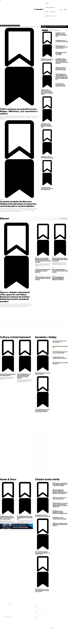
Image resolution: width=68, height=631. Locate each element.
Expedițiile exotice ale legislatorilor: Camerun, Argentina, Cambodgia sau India (60, 512)
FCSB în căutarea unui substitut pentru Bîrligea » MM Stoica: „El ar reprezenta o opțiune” (19, 111)
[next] (66, 30)
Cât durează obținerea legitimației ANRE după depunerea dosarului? (58, 278)
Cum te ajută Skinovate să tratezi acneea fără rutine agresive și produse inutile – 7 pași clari (42, 410)
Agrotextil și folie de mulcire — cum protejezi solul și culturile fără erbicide (60, 259)
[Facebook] (67, 628)
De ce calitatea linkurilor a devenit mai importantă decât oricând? (60, 271)
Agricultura (54, 256)
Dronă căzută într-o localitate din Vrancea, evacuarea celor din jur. (60, 84)
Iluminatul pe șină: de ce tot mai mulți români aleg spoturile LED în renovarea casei (42, 590)
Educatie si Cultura (3, 372)
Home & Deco (37, 513)
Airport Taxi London (21, 529)
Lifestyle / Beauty (56, 345)
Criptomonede (19, 530)
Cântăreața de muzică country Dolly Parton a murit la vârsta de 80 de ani (47, 188)
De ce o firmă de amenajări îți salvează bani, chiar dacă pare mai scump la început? (42, 552)
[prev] (65, 30)
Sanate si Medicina (38, 371)
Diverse (1, 106)
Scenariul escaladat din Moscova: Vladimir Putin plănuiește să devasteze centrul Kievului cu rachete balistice (18, 204)
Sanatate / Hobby (38, 408)
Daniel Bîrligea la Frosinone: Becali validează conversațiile (61, 53)
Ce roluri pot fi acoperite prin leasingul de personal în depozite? (42, 271)
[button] (61, 9)
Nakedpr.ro (52, 627)
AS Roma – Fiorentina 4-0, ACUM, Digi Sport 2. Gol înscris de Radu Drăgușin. (61, 68)
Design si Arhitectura (38, 588)
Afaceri (1, 290)
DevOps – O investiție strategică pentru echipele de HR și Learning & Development (59, 326)
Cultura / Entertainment (21, 372)
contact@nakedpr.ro (7, 616)
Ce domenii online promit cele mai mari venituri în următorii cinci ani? (43, 278)
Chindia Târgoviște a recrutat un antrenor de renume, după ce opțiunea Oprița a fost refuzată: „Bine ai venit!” (47, 92)
